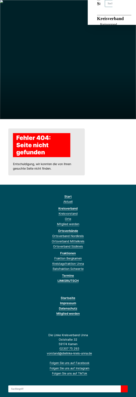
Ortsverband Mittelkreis (68, 241)
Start (68, 196)
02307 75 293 (69, 348)
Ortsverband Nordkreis (68, 236)
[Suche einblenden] (119, 7)
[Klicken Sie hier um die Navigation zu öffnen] (129, 7)
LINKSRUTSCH (68, 280)
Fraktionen (68, 253)
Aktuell (68, 201)
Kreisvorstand (108, 24)
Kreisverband (110, 18)
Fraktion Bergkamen (68, 258)
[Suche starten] (124, 388)
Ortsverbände (68, 231)
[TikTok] (17, 7)
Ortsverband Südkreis (68, 246)
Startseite (68, 298)
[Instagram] (12, 7)
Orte (68, 219)
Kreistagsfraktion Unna (68, 263)
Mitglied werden (68, 224)
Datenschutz (68, 308)
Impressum (68, 303)
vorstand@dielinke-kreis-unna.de (69, 353)
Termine (68, 275)
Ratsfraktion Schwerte (68, 269)
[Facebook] (6, 7)
